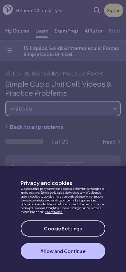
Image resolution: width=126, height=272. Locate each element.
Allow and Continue (63, 251)
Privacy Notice (54, 212)
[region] (63, 219)
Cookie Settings (63, 228)
